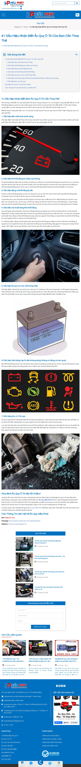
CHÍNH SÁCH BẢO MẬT (50, 746)
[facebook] (66, 710)
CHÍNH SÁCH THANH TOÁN (51, 739)
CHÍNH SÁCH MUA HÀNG (50, 735)
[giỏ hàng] (22, 763)
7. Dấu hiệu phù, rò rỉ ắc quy (16, 81)
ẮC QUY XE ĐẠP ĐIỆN (9, 749)
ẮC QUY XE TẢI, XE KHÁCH (10, 742)
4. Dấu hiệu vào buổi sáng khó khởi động (20, 72)
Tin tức (26, 27)
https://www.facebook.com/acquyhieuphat (25, 521)
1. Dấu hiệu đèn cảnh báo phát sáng (19, 62)
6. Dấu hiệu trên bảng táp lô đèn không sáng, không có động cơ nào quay (32, 78)
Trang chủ (17, 27)
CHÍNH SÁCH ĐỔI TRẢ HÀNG (52, 742)
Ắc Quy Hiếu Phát (36, 508)
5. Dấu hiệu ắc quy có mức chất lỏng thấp (21, 75)
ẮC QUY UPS (6, 759)
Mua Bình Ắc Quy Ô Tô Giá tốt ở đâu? (18, 84)
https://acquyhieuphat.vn (17, 524)
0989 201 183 (15, 6)
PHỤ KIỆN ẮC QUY (7, 752)
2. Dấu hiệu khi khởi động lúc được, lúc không (22, 65)
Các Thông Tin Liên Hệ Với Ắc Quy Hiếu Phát (20, 87)
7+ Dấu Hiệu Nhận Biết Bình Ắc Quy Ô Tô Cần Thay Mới (24, 59)
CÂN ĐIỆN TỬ (6, 756)
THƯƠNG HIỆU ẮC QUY (9, 735)
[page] (57, 686)
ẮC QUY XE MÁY (7, 746)
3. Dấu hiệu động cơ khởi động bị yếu (19, 68)
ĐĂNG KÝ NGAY (40, 627)
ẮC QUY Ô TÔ (6, 739)
